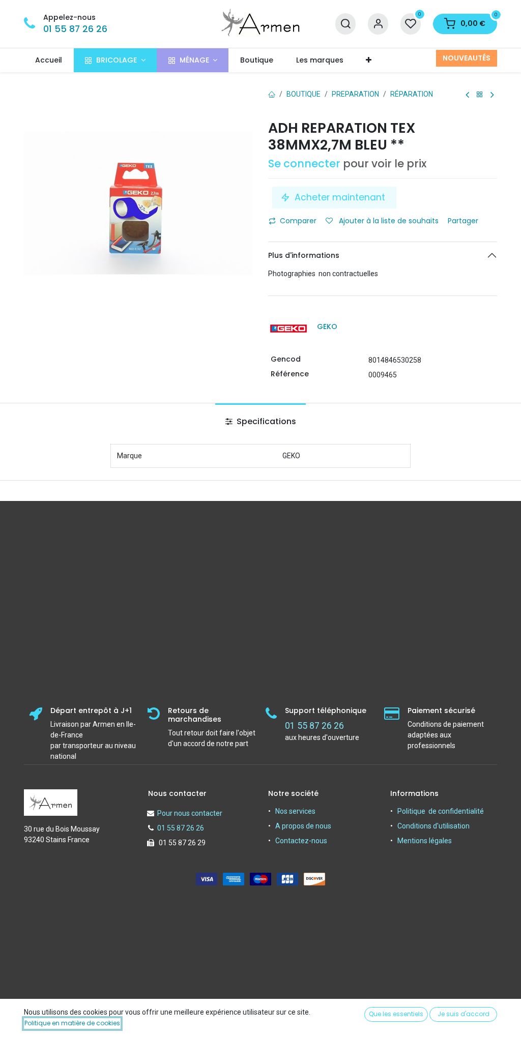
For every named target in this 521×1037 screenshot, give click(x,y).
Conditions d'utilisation (433, 826)
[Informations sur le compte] (378, 24)
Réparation (411, 94)
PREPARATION (355, 94)
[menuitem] (49, 60)
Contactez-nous (301, 841)
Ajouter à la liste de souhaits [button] (388, 221)
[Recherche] (345, 24)
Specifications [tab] (265, 421)
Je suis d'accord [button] (463, 1014)
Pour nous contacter (189, 813)
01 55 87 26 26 (75, 29)
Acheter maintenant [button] (340, 197)
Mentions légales (424, 841)
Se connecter (304, 163)
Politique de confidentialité (440, 811)
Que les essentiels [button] (396, 1014)
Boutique (303, 94)
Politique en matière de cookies (72, 1023)
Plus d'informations (303, 255)
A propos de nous (303, 826)
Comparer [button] (298, 221)
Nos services (295, 811)
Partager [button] (464, 221)
